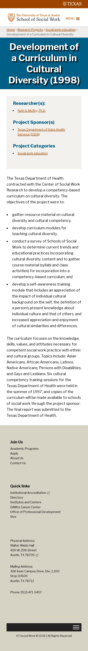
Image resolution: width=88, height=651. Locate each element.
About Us (16, 458)
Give (13, 517)
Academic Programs (24, 449)
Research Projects (30, 30)
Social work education (60, 30)
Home (11, 30)
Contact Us (18, 463)
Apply (14, 453)
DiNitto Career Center (25, 507)
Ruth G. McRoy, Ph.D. (32, 110)
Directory (16, 497)
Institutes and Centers (25, 502)
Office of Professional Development (35, 512)
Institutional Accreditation (28, 493)
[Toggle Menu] (76, 627)
